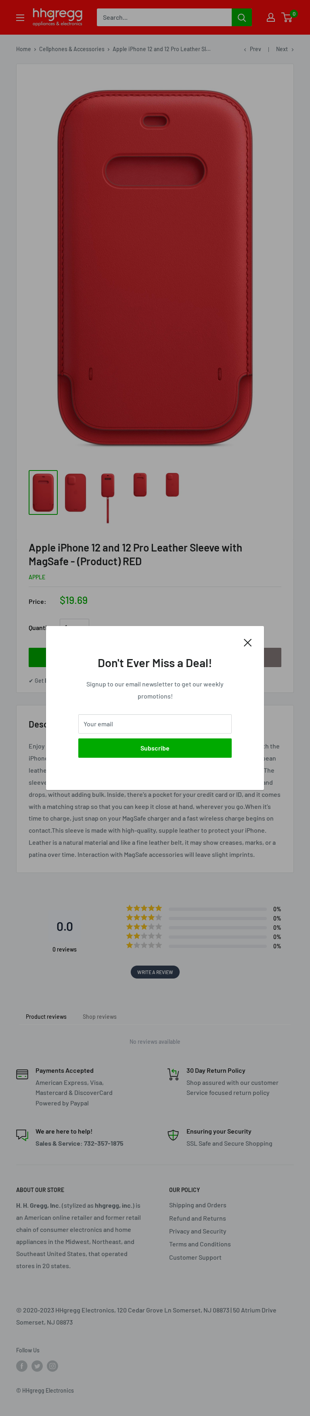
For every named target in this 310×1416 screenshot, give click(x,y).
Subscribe (155, 748)
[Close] (248, 642)
